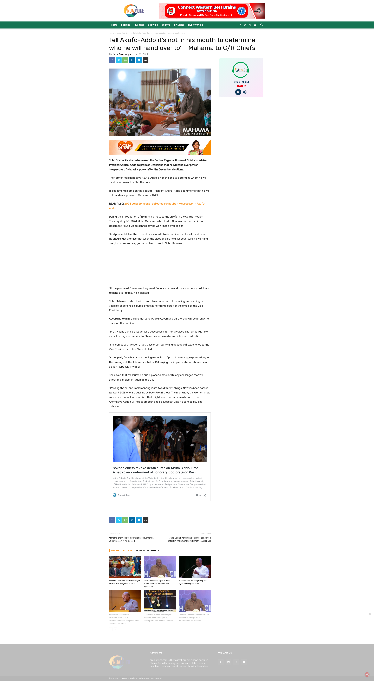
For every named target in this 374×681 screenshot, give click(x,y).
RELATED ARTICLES (121, 550)
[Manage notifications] (367, 674)
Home (114, 25)
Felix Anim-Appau (122, 54)
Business (139, 25)
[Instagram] (245, 24)
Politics (125, 25)
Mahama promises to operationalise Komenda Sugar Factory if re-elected (131, 539)
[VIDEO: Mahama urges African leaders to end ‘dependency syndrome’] (160, 567)
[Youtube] (255, 24)
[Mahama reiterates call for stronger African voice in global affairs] (125, 567)
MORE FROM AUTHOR (147, 550)
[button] (261, 25)
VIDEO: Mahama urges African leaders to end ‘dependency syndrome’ (157, 583)
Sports (166, 25)
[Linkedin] (132, 60)
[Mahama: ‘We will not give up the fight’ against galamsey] (195, 567)
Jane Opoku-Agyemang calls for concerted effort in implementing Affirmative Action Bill (189, 539)
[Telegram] (139, 60)
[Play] (238, 92)
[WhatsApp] (125, 60)
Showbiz (153, 25)
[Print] (145, 60)
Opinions (179, 25)
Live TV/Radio (195, 25)
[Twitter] (250, 24)
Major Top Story (123, 33)
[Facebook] (240, 24)
